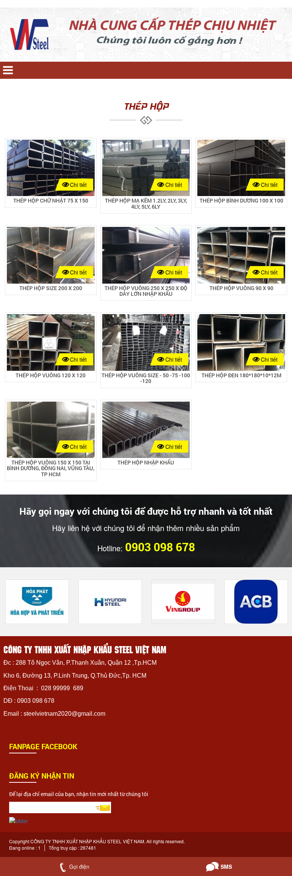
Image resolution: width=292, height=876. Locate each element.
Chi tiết (78, 184)
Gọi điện (79, 866)
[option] (36, 601)
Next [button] (276, 567)
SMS (226, 866)
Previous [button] (265, 567)
